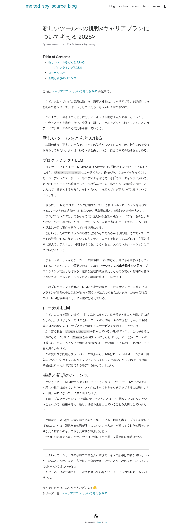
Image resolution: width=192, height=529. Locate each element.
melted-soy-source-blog (51, 6)
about (135, 6)
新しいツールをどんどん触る (66, 62)
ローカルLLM (56, 73)
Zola (99, 522)
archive (123, 6)
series (156, 6)
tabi (105, 522)
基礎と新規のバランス (62, 78)
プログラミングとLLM (68, 67)
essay (92, 44)
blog (112, 6)
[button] (164, 6)
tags (146, 6)
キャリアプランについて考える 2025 (74, 91)
